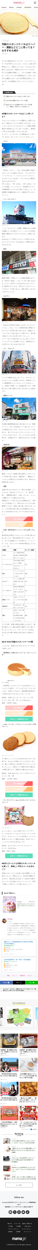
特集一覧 (10, 1223)
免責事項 (10, 1231)
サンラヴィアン (8, 827)
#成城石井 (22, 975)
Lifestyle (19, 7)
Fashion (3, 7)
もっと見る (19, 1185)
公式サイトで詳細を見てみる (19, 719)
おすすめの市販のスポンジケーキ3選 (16, 100)
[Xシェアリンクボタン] (15, 1212)
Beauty (11, 7)
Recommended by (26, 1129)
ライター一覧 (17, 1223)
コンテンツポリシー (26, 1229)
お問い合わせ (28, 1226)
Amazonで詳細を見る (19, 524)
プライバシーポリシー (13, 1229)
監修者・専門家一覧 (27, 1223)
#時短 (8, 975)
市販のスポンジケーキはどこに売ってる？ (18, 96)
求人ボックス (12, 954)
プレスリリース (27, 1231)
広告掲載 (19, 1226)
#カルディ (30, 975)
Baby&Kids (28, 7)
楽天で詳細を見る (19, 519)
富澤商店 (7, 682)
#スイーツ (14, 975)
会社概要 (18, 1231)
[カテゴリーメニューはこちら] (35, 3)
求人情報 (10, 1226)
